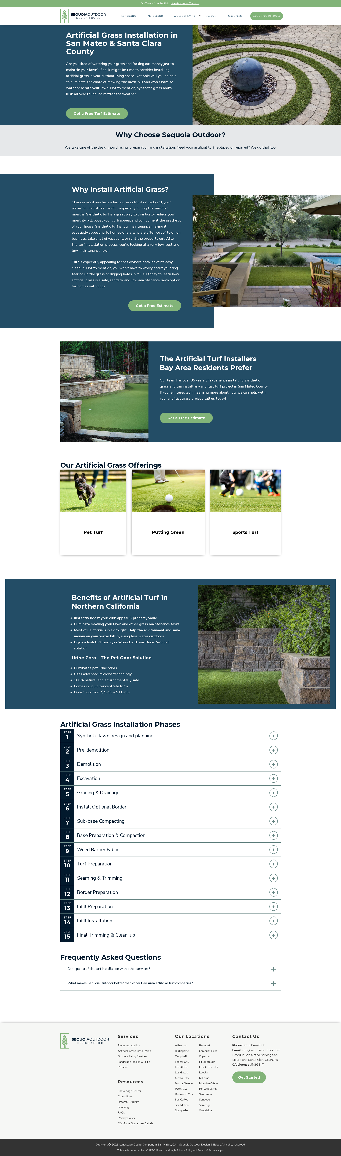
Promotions (125, 1096)
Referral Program (128, 1102)
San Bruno (205, 1094)
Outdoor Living (184, 15)
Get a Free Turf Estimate (97, 113)
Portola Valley (208, 1089)
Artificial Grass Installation (134, 1051)
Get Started (249, 1077)
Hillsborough (207, 1062)
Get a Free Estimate (267, 15)
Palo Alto (181, 1089)
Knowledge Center (129, 1091)
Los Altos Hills (208, 1067)
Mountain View (208, 1083)
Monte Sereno (184, 1083)
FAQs (121, 1113)
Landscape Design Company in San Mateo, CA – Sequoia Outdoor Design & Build (169, 1145)
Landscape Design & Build (134, 1062)
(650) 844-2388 (254, 1045)
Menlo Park (182, 1078)
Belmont (204, 1045)
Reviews (123, 1067)
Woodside (205, 1110)
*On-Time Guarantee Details (136, 1123)
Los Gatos (181, 1073)
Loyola (203, 1073)
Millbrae (204, 1078)
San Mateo (182, 1105)
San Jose (204, 1100)
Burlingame (182, 1051)
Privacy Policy (126, 1118)
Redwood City (184, 1094)
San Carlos (181, 1100)
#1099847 (257, 1064)
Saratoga (204, 1105)
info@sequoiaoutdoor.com (261, 1050)
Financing (123, 1107)
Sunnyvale (181, 1110)
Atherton (180, 1045)
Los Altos (181, 1067)
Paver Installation (129, 1045)
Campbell (181, 1056)
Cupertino (205, 1056)
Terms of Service (207, 1150)
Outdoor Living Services (132, 1056)
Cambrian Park (208, 1051)
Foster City (182, 1062)
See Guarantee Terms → (185, 3)
